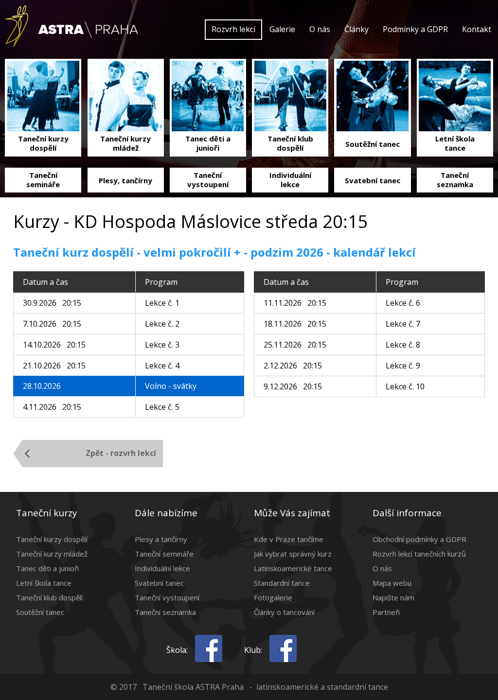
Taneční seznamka (165, 612)
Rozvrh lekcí (233, 29)
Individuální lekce (162, 568)
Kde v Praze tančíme (288, 539)
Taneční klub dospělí (49, 597)
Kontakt (476, 29)
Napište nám (393, 597)
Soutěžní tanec (40, 612)
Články (356, 29)
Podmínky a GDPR (415, 29)
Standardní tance (282, 583)
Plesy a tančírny (161, 539)
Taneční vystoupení (167, 597)
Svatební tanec (159, 583)
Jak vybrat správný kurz (293, 554)
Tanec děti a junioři (47, 568)
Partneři (386, 612)
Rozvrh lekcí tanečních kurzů (419, 554)
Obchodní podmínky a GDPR (419, 539)
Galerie (282, 29)
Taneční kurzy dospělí (52, 539)
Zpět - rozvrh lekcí (121, 453)
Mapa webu (392, 583)
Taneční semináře (164, 554)
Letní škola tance (43, 583)
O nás (319, 29)
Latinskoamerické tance (293, 568)
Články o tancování (284, 612)
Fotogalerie (273, 597)
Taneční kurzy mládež (52, 554)
